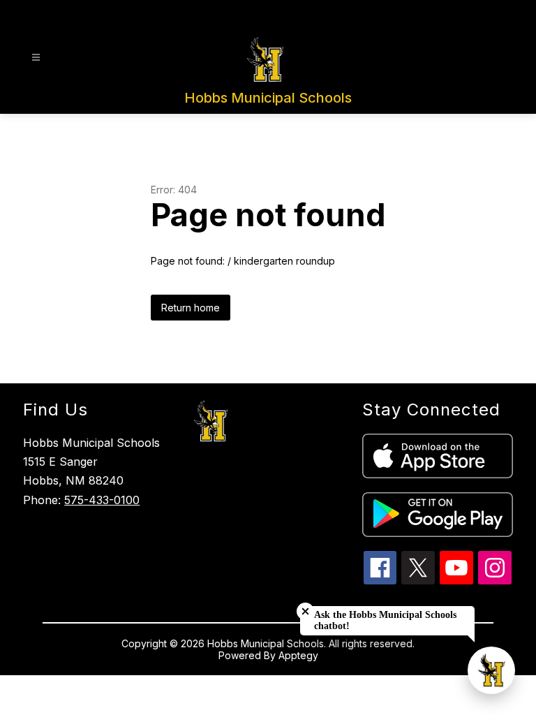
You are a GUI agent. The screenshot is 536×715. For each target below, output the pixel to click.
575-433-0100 (102, 500)
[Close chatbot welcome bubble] (305, 611)
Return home (190, 308)
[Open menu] (36, 58)
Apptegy (298, 655)
